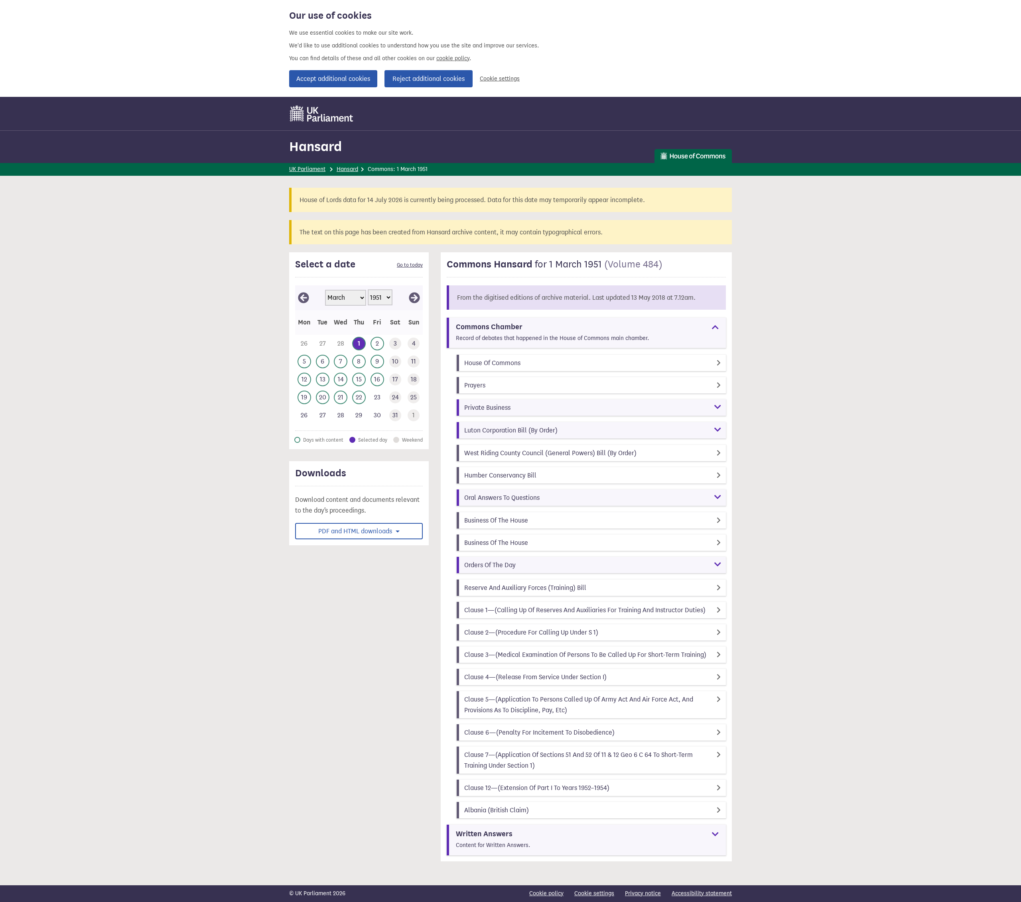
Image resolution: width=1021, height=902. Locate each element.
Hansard (315, 146)
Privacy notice (643, 893)
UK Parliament (307, 169)
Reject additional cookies (428, 79)
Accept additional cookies (333, 79)
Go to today (410, 265)
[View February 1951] (303, 298)
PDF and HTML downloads (356, 531)
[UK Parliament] (321, 113)
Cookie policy (546, 893)
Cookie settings (500, 78)
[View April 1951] (414, 298)
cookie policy (452, 58)
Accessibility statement (702, 893)
